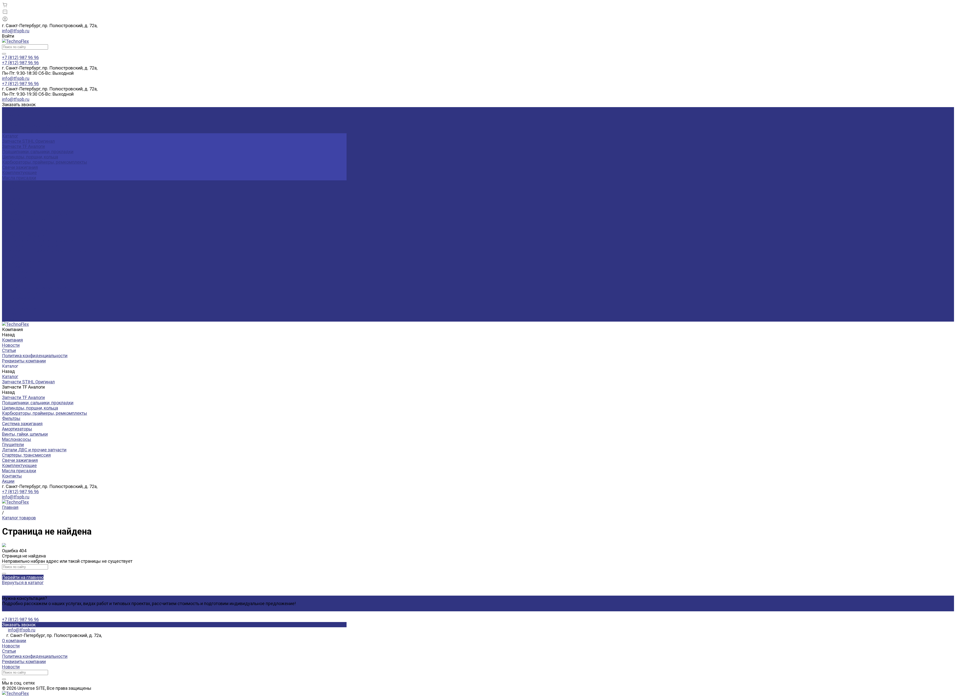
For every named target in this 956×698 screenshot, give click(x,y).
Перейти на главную (23, 577)
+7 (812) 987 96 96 (20, 491)
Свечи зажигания (20, 167)
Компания (12, 198)
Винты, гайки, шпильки (25, 272)
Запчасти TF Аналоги (23, 146)
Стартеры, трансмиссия (26, 292)
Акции (8, 319)
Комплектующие (19, 172)
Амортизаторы (17, 266)
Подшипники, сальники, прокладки (37, 151)
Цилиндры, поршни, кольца (30, 156)
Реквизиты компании (24, 130)
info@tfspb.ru (15, 30)
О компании (14, 640)
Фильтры (11, 256)
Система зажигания (22, 261)
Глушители (13, 282)
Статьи (9, 120)
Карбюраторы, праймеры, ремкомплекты (44, 162)
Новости (11, 115)
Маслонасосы (16, 277)
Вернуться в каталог (23, 582)
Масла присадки (19, 177)
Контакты (12, 313)
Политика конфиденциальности (34, 125)
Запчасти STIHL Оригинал (28, 141)
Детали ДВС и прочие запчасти (34, 287)
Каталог (10, 224)
